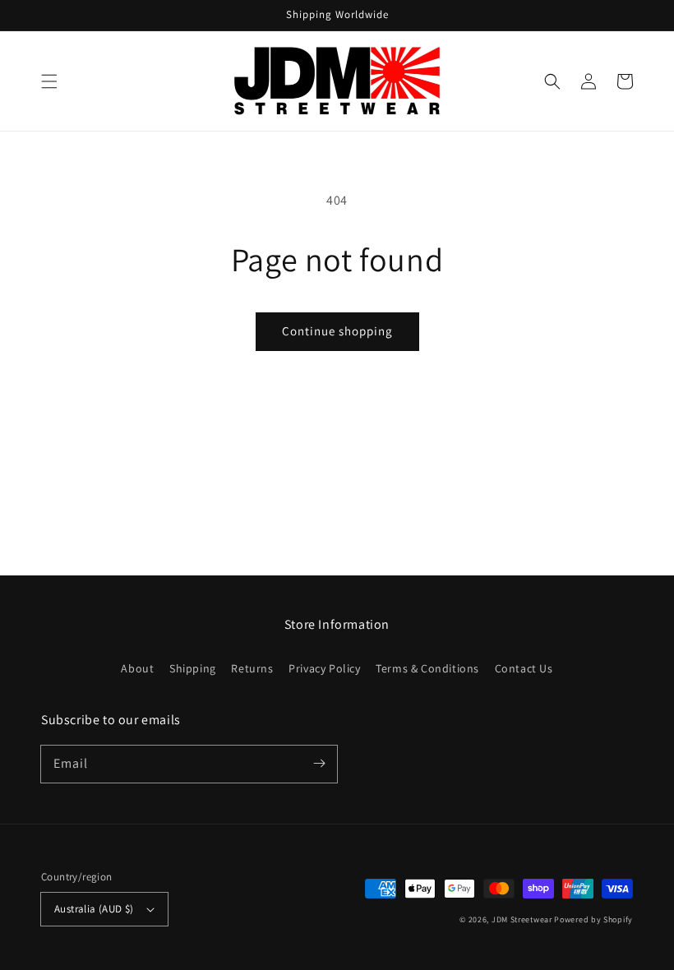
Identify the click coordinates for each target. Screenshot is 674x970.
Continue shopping (337, 331)
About (137, 668)
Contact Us (524, 668)
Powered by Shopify (593, 919)
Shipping (192, 668)
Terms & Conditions (427, 668)
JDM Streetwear (523, 919)
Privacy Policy (324, 668)
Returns (252, 668)
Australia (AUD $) (94, 909)
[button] (49, 81)
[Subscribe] (319, 764)
